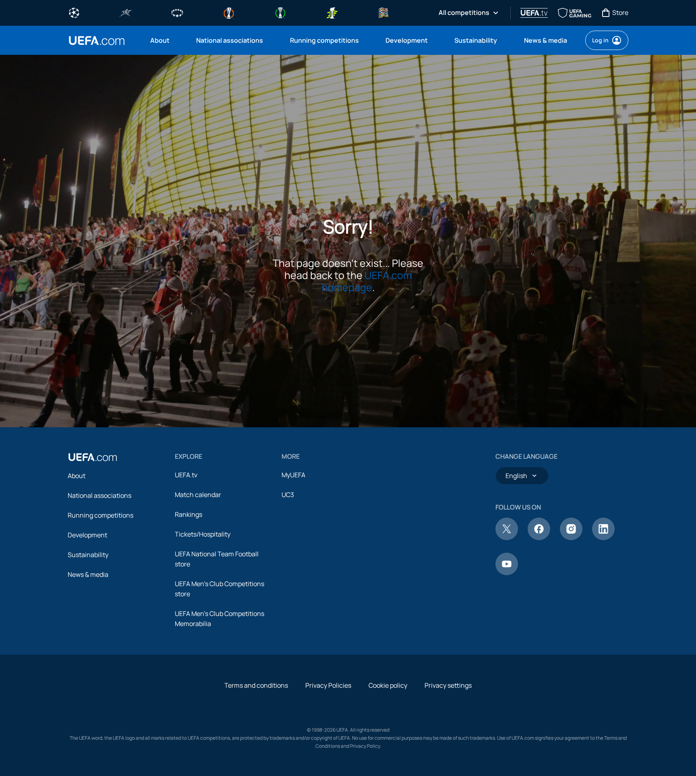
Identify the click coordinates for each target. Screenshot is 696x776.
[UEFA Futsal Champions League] (125, 12)
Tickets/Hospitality (202, 534)
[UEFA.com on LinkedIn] (603, 537)
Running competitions (100, 515)
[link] (160, 40)
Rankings (188, 514)
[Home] (93, 457)
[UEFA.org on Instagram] (571, 537)
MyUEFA (293, 474)
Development (87, 535)
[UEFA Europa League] (228, 12)
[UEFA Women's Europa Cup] (331, 12)
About (76, 475)
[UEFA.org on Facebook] (539, 537)
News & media (88, 574)
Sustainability (88, 554)
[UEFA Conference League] (280, 12)
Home (97, 40)
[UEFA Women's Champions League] (177, 12)
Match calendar (198, 494)
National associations (99, 495)
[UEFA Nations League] (383, 12)
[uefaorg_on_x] (506, 537)
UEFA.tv (186, 474)
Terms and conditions (256, 685)
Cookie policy (388, 685)
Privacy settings (448, 685)
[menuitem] (163, 40)
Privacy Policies (328, 685)
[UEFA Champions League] (74, 12)
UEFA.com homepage (367, 281)
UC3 (288, 494)
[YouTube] (506, 572)
